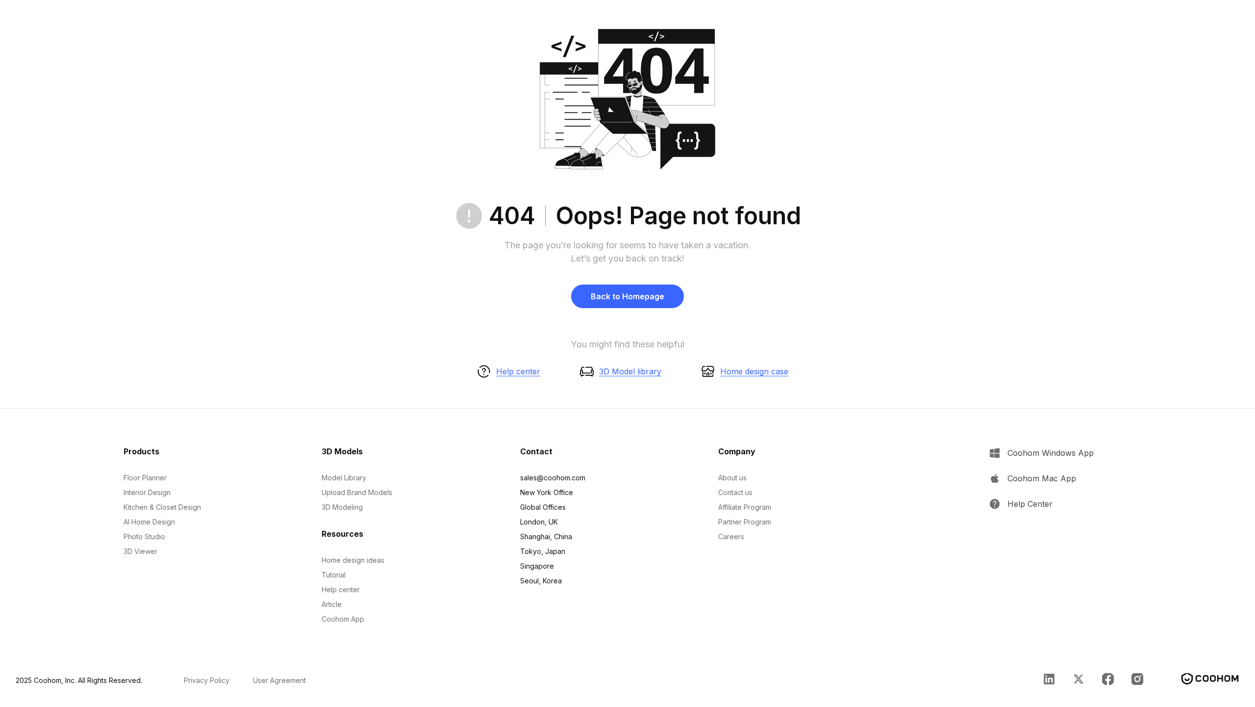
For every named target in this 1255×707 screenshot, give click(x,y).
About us (732, 477)
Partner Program (744, 522)
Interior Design (147, 492)
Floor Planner (145, 477)
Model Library (344, 477)
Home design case (754, 371)
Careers (731, 536)
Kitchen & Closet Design (162, 507)
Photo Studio (144, 536)
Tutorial (334, 575)
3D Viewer (140, 551)
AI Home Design (149, 522)
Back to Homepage (627, 296)
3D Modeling (342, 507)
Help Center (1030, 504)
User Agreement (279, 680)
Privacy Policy (206, 680)
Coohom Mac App (1041, 478)
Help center (518, 371)
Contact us (735, 492)
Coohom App (343, 619)
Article (332, 604)
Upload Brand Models (357, 492)
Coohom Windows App (1050, 453)
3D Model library (630, 371)
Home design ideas (353, 560)
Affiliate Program (744, 507)
